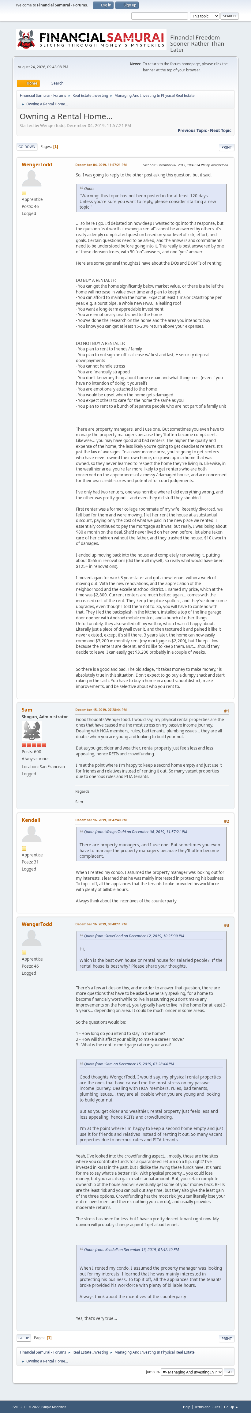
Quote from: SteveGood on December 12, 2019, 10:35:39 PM (134, 936)
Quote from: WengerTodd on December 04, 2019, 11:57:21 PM (135, 831)
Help (186, 1406)
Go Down (27, 146)
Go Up (23, 1338)
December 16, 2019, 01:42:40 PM (101, 820)
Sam (27, 709)
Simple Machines (53, 1407)
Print (227, 147)
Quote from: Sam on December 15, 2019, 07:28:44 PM (129, 1064)
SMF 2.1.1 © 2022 (26, 1407)
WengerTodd (37, 164)
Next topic (220, 130)
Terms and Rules (207, 1406)
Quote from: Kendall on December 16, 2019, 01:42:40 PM (131, 1249)
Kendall (31, 820)
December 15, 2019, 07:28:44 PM (101, 709)
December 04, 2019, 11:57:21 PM (101, 164)
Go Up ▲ (231, 1406)
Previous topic (192, 130)
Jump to (152, 1371)
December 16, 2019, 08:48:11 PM (101, 924)
